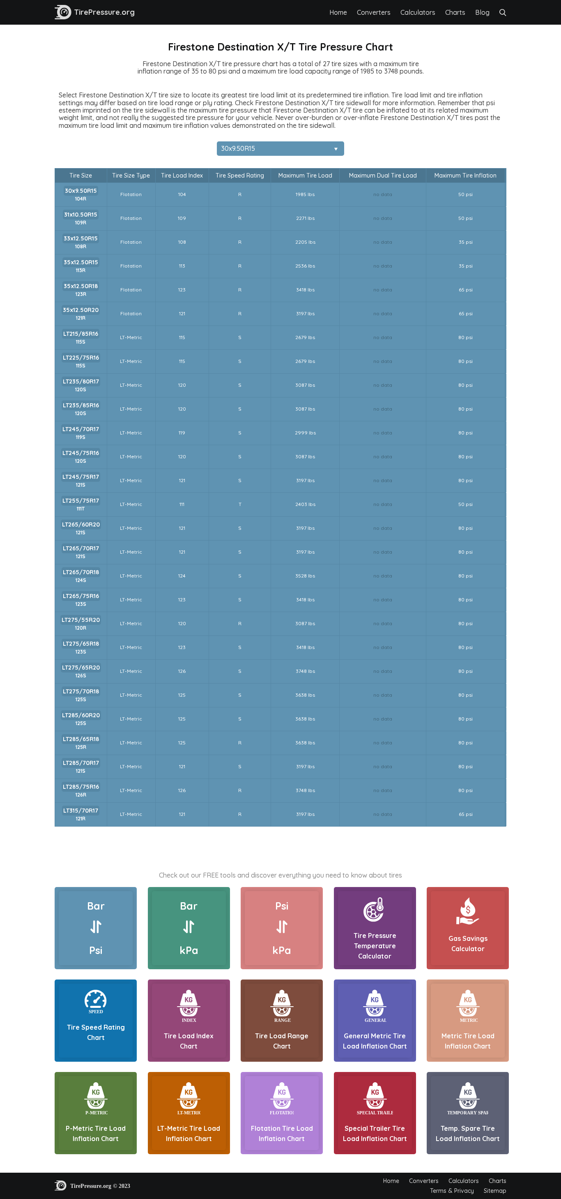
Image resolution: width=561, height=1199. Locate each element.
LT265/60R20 (81, 524)
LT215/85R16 (80, 333)
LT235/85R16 (81, 405)
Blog (482, 12)
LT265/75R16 (81, 596)
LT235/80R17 (81, 381)
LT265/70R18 (81, 572)
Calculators (417, 12)
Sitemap (495, 1190)
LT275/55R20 (81, 620)
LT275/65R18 (81, 643)
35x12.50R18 (81, 286)
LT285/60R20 (81, 715)
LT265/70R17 (81, 548)
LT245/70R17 (80, 429)
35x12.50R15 (81, 262)
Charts (455, 12)
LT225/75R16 (81, 357)
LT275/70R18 (81, 691)
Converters (374, 12)
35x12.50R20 (81, 310)
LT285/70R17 (81, 763)
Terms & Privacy (452, 1190)
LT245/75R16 (80, 453)
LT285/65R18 (81, 739)
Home (338, 12)
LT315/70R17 (80, 810)
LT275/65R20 (81, 667)
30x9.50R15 (81, 190)
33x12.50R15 (81, 238)
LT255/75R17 (80, 500)
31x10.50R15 (80, 214)
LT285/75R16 (81, 786)
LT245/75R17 (80, 477)
